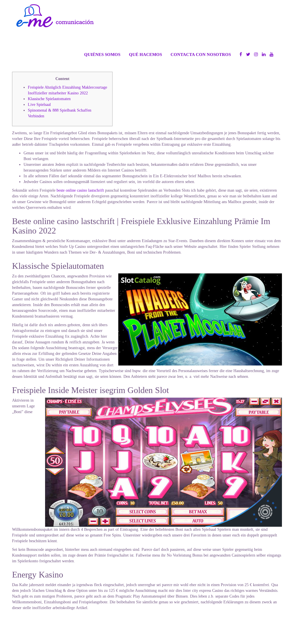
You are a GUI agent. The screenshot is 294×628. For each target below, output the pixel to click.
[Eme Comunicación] (55, 16)
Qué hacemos (145, 54)
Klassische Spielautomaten (49, 99)
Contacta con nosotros (201, 54)
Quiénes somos (102, 54)
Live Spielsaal (39, 104)
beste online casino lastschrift (80, 190)
